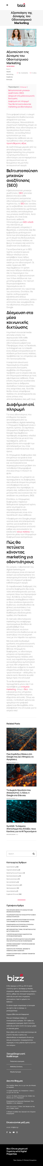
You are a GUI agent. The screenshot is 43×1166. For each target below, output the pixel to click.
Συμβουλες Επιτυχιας (12, 894)
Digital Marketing (11, 867)
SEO (21, 193)
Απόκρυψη (23, 87)
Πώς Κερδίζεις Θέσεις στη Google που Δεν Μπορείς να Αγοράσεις (19, 911)
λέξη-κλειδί (28, 222)
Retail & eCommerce (12, 879)
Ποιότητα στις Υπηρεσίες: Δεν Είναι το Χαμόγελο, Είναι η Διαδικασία (18, 949)
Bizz (26, 689)
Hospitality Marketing (12, 870)
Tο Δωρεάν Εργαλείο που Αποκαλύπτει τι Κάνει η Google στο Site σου (21, 915)
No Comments (23, 73)
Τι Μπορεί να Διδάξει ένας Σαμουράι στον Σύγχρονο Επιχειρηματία (19, 935)
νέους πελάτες (23, 531)
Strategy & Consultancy (13, 885)
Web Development (11, 888)
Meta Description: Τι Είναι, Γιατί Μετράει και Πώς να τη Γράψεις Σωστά (21, 930)
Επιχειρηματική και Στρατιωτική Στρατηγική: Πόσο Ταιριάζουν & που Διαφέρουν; (20, 925)
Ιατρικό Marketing (11, 891)
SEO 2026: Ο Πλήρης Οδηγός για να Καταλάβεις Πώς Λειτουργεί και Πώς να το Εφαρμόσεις (20, 940)
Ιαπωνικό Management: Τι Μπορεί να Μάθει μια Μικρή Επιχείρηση (20, 945)
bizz (8, 69)
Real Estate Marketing (12, 876)
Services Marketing (11, 882)
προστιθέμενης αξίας (16, 143)
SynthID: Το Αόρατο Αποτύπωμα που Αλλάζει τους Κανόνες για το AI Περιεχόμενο (20, 920)
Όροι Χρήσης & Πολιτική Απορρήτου (25, 1160)
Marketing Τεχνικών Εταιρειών (14, 873)
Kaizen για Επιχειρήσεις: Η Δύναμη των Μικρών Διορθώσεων (20, 954)
